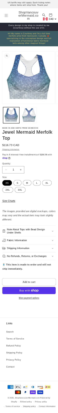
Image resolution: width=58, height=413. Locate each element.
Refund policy (26, 402)
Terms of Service (15, 338)
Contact (10, 366)
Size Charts (8, 201)
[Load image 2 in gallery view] (29, 115)
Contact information (47, 406)
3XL (20, 190)
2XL (8, 190)
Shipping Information (10, 149)
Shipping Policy (14, 352)
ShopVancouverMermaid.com (27, 398)
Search (10, 331)
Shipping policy (29, 406)
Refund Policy (13, 345)
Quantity (6, 163)
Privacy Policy (13, 359)
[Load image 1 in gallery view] (11, 115)
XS (7, 183)
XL (46, 183)
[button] (6, 15)
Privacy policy (41, 402)
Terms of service (13, 406)
